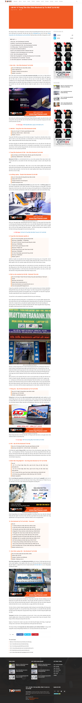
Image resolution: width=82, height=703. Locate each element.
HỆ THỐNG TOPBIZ (58, 661)
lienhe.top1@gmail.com (33, 698)
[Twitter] (61, 691)
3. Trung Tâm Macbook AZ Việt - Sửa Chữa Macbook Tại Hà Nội (23, 45)
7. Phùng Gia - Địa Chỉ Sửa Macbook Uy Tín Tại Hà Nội (21, 52)
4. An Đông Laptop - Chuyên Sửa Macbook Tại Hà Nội (21, 46)
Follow (71, 38)
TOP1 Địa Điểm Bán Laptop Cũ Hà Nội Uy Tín (33, 124)
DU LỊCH (24, 1)
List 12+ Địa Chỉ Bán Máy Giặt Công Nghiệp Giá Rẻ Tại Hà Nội (21, 652)
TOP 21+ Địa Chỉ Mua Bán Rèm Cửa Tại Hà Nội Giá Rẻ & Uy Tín (21, 648)
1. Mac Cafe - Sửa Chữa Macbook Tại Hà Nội (19, 41)
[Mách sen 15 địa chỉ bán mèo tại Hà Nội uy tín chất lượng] (57, 87)
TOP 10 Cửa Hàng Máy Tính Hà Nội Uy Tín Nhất (33, 439)
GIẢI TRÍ (42, 1)
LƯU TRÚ (56, 1)
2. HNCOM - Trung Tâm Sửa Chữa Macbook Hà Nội (21, 43)
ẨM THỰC (33, 1)
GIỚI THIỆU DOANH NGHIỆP (37, 661)
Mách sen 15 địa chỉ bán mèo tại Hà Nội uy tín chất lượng (20, 641)
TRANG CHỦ (15, 1)
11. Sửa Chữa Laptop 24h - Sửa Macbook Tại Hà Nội (21, 59)
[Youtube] (64, 691)
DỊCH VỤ (20, 1)
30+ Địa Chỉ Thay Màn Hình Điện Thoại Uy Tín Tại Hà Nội (33, 232)
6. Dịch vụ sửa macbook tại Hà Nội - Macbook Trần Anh (21, 50)
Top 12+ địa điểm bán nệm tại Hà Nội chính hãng (19, 643)
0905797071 (32, 699)
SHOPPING (38, 1)
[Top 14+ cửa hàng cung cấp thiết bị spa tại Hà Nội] (57, 99)
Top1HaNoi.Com (36, 33)
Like (72, 35)
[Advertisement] (41, 19)
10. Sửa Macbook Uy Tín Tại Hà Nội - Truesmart (20, 57)
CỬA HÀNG (61, 1)
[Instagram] (58, 691)
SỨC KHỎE (47, 1)
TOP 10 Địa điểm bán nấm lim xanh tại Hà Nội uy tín (19, 650)
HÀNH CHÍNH (12, 661)
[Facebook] (55, 691)
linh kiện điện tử (38, 564)
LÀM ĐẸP (28, 1)
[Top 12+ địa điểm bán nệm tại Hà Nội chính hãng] (57, 93)
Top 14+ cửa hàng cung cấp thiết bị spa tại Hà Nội (19, 646)
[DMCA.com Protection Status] (57, 694)
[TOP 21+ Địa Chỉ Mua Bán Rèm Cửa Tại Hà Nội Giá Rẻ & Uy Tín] (57, 104)
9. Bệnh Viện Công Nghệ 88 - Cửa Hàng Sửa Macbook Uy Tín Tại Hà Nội (25, 55)
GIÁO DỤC (51, 1)
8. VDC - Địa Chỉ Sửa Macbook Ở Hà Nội (18, 54)
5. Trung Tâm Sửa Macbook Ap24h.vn (18, 48)
